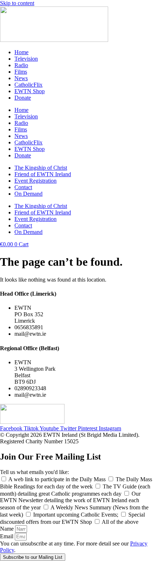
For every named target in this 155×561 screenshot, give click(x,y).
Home (21, 52)
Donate (22, 98)
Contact (23, 187)
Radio (21, 65)
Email (7, 536)
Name (7, 529)
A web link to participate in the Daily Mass (57, 479)
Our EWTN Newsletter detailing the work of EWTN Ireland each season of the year (70, 500)
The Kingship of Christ (40, 168)
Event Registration (35, 181)
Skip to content (17, 3)
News (21, 78)
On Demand (28, 194)
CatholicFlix (28, 85)
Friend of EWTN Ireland (42, 174)
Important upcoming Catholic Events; (76, 515)
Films (20, 72)
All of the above (120, 522)
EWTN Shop (29, 91)
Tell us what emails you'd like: (34, 472)
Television (26, 59)
